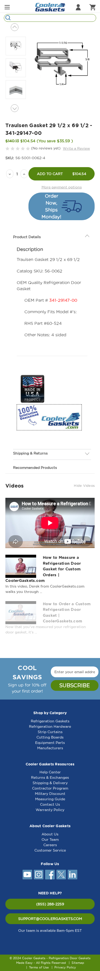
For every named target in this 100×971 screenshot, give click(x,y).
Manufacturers (50, 748)
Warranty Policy (50, 810)
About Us (50, 834)
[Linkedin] (72, 874)
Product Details (27, 237)
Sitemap (78, 962)
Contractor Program (50, 788)
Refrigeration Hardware (50, 726)
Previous (14, 27)
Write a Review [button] (76, 148)
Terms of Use (39, 967)
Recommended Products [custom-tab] (35, 468)
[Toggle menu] (7, 7)
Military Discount (50, 794)
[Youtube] (27, 874)
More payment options (62, 187)
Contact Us (50, 804)
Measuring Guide (50, 799)
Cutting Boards (50, 737)
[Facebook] (50, 874)
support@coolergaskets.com (50, 919)
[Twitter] (61, 874)
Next (14, 108)
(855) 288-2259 (50, 904)
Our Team (50, 839)
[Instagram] (39, 874)
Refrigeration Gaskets (50, 721)
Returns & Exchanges (50, 777)
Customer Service (50, 850)
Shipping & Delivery (50, 783)
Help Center (50, 772)
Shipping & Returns (30, 453)
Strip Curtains (50, 732)
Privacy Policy (65, 967)
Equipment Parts (50, 743)
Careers (50, 845)
